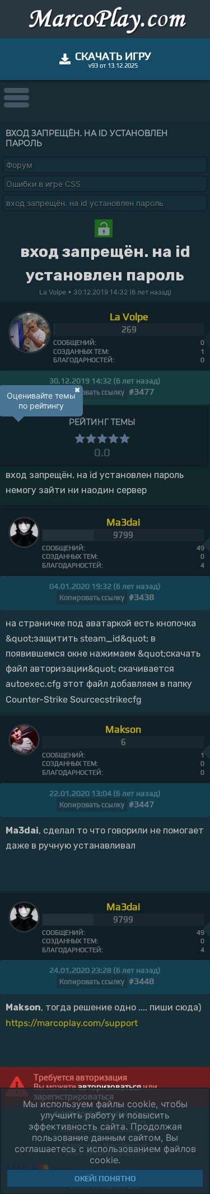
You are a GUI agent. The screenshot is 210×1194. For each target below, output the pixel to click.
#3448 (141, 981)
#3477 (141, 391)
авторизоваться (109, 1087)
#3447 (141, 804)
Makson (123, 729)
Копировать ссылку (91, 392)
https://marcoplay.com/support (72, 1023)
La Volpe (129, 316)
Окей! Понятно (105, 1178)
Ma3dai (123, 522)
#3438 (141, 597)
